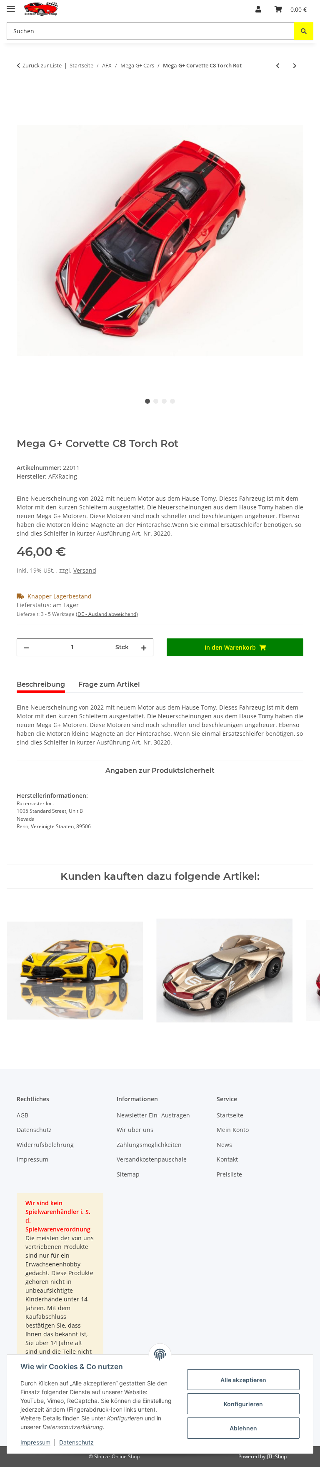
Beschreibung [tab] (41, 684)
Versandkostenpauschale (152, 1159)
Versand (84, 570)
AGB (22, 1115)
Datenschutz (76, 1442)
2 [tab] (155, 401)
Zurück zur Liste (42, 65)
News (224, 1145)
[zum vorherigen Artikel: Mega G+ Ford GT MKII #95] (277, 65)
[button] (258, 9)
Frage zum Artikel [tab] (109, 684)
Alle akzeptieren (243, 1379)
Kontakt (227, 1159)
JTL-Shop (277, 1456)
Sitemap (128, 1174)
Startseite (230, 1115)
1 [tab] (147, 401)
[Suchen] (303, 31)
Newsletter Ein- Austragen (153, 1115)
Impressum (35, 1442)
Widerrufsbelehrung (45, 1145)
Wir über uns (135, 1130)
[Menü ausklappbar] (11, 5)
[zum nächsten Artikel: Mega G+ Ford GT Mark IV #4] (294, 65)
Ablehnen (243, 1428)
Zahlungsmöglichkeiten (149, 1145)
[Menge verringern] (26, 647)
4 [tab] (172, 401)
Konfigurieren (243, 1403)
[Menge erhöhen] (144, 647)
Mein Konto (233, 1130)
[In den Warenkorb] (23, 92)
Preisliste (229, 1174)
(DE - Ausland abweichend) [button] (107, 614)
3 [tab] (164, 401)
